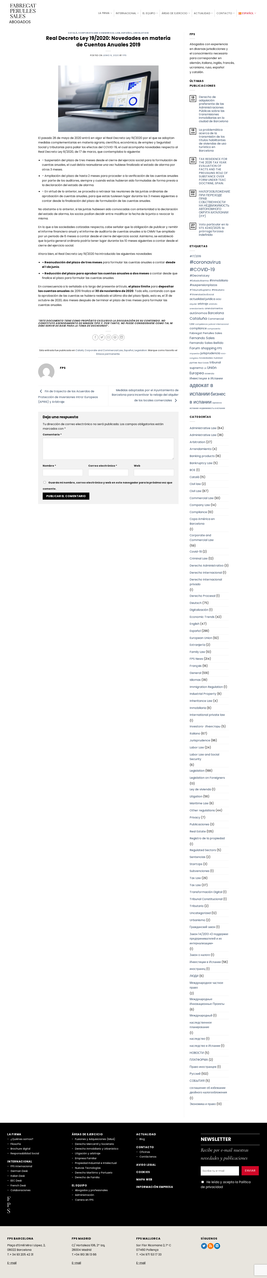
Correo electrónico (102, 466)
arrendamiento (197, 308)
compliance (198, 328)
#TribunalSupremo (200, 289)
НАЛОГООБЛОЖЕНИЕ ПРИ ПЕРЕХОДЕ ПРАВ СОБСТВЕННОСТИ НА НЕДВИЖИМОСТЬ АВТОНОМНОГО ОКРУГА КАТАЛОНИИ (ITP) (214, 204)
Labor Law (197, 747)
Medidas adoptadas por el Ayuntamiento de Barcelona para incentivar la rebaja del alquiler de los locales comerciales (145, 395)
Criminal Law (199, 558)
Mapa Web (144, 1179)
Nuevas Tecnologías (88, 1168)
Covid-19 (196, 552)
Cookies (143, 1172)
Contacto (224, 13)
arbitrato (213, 304)
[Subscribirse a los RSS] (211, 1246)
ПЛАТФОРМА (199, 1060)
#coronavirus (205, 262)
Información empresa (154, 1187)
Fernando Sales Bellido (206, 343)
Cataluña (198, 318)
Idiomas (195, 680)
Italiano (195, 733)
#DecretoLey (199, 275)
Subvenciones (199, 871)
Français (196, 666)
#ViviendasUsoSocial (202, 294)
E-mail (12, 1263)
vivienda (209, 373)
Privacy (195, 817)
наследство (197, 1039)
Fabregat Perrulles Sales (206, 333)
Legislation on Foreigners (207, 778)
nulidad (218, 357)
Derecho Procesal (202, 596)
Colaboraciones (21, 1190)
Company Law (200, 505)
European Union (201, 638)
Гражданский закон (202, 927)
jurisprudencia (210, 353)
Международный (201, 1015)
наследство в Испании (205, 1046)
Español (126, 32)
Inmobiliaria (198, 708)
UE (205, 368)
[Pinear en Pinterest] (115, 337)
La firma (104, 13)
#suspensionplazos (203, 285)
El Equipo (149, 13)
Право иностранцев (203, 1067)
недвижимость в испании (212, 408)
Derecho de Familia (87, 1177)
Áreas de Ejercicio (174, 13)
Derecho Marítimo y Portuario (93, 1172)
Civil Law (195, 491)
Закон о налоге (200, 955)
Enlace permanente (108, 353)
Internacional (126, 13)
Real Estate (203, 362)
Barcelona (216, 313)
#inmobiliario (218, 280)
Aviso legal (146, 1165)
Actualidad (202, 13)
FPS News (196, 659)
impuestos (195, 353)
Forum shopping (203, 348)
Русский (195, 1074)
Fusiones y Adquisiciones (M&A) (95, 1139)
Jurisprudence (200, 740)
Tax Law (195, 878)
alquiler (193, 304)
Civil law (195, 484)
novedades (206, 358)
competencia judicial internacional (212, 324)
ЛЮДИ (194, 976)
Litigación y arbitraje (87, 1153)
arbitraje (203, 304)
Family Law (197, 652)
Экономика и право (203, 1104)
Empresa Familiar (86, 1158)
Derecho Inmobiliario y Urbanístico (96, 1149)
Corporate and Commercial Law (99, 32)
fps (124, 55)
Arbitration (197, 442)
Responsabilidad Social (25, 1153)
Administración (84, 1195)
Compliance (198, 512)
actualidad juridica (202, 299)
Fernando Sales (202, 338)
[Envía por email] (109, 337)
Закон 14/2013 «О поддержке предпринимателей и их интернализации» (209, 938)
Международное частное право (206, 985)
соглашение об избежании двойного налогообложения (208, 1090)
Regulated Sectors (203, 850)
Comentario (52, 434)
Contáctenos (147, 1156)
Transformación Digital (206, 892)
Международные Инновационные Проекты (207, 1001)
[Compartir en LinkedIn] (122, 337)
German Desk (19, 1171)
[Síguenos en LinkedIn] (217, 1246)
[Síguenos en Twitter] (204, 1246)
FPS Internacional (21, 1166)
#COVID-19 (202, 269)
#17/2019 (195, 256)
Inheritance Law (201, 701)
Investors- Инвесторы (205, 726)
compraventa (213, 328)
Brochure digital (20, 1149)
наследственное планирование (201, 1024)
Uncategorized (200, 913)
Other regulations (202, 810)
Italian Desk (18, 1176)
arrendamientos (214, 308)
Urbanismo (197, 920)
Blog (142, 1139)
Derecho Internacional (206, 573)
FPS (219, 348)
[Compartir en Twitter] (102, 337)
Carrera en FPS (84, 1200)
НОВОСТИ (197, 1053)
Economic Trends (202, 617)
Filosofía (16, 1144)
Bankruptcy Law (201, 463)
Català (72, 32)
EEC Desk (16, 1180)
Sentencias (197, 857)
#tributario (218, 290)
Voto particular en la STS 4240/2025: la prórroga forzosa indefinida (213, 230)
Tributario (197, 906)
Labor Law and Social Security (204, 756)
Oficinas (144, 1152)
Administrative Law (203, 428)
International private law (207, 715)
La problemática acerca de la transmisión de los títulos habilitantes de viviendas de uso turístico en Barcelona (212, 140)
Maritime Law (199, 803)
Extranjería (197, 645)
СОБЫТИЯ (197, 1081)
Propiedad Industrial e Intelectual (96, 1163)
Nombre (49, 466)
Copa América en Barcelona (202, 521)
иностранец (197, 969)
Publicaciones (199, 824)
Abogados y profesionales (91, 1190)
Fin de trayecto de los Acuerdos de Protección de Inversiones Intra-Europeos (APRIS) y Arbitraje (68, 396)
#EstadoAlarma (199, 280)
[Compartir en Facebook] (95, 337)
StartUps (196, 864)
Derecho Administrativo (207, 565)
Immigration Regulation (206, 687)
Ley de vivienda (200, 789)
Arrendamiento (201, 449)
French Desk (18, 1185)
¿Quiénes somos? (22, 1139)
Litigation (196, 796)
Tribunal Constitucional (206, 899)
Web (137, 466)
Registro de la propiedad (207, 838)
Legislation (141, 32)
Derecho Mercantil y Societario (94, 1144)
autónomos (198, 313)
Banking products (202, 456)
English (194, 624)
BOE (192, 470)
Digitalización (199, 610)
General (195, 673)
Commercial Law (202, 498)
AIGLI (218, 299)
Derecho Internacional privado (206, 581)
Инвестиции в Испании (206, 378)
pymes (193, 362)
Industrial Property (203, 694)
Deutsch (196, 603)
